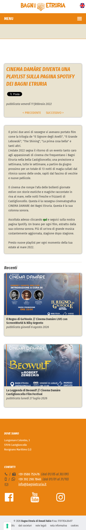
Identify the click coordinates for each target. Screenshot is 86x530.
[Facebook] (9, 500)
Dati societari (25, 525)
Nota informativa (58, 525)
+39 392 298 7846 (29, 479)
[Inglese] (82, 7)
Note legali (40, 525)
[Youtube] (34, 500)
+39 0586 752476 (29, 474)
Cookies (74, 525)
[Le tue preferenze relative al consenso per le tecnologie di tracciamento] (7, 526)
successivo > (55, 113)
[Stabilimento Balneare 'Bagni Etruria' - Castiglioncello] (43, 10)
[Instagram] (60, 500)
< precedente (32, 113)
